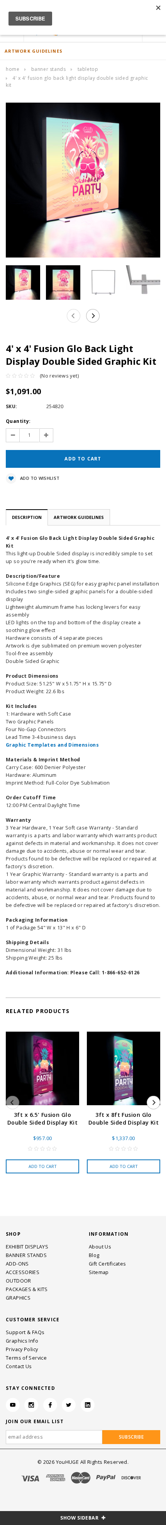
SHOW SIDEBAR (80, 1518)
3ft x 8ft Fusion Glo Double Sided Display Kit (123, 1118)
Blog (94, 1255)
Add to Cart (43, 1166)
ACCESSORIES (22, 1272)
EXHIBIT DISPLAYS (27, 1246)
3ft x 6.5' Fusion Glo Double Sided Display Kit (42, 1118)
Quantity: (18, 421)
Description (27, 517)
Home (12, 69)
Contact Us (19, 1366)
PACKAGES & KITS (27, 1289)
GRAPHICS (18, 1298)
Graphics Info (22, 1341)
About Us (100, 1246)
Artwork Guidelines (79, 517)
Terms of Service (26, 1358)
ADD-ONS (17, 1264)
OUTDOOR (18, 1281)
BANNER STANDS (48, 69)
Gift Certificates (107, 1264)
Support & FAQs (25, 1332)
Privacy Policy (22, 1349)
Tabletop (88, 69)
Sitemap (99, 1272)
